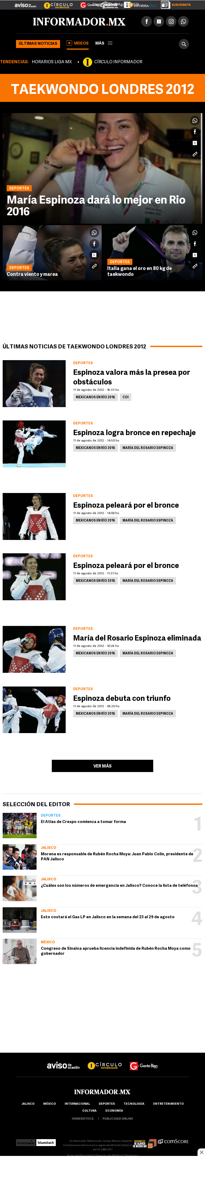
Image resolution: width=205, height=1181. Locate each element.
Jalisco (48, 848)
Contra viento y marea (32, 274)
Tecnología (134, 1104)
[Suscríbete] (174, 4)
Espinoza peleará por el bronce (126, 506)
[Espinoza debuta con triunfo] (34, 709)
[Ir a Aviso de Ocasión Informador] (25, 3)
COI (126, 397)
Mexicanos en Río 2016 (95, 397)
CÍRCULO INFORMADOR (118, 62)
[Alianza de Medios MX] (144, 1141)
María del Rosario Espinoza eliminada (137, 638)
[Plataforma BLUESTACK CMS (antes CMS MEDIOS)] (46, 1141)
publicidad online (117, 1119)
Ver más (102, 766)
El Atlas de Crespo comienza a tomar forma (83, 822)
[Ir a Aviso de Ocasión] (63, 1061)
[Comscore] (173, 1141)
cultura (89, 1111)
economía (114, 1111)
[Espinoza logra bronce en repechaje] (34, 443)
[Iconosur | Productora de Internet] (26, 1141)
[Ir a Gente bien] (144, 1061)
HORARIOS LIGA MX (52, 62)
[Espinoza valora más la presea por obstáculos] (34, 383)
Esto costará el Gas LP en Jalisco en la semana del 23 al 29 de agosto (108, 917)
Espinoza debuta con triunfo (122, 699)
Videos (81, 44)
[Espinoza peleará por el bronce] (34, 516)
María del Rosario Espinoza (148, 448)
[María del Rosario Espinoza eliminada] (34, 649)
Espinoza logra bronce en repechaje (134, 433)
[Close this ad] (201, 1152)
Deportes (51, 815)
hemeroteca (83, 1119)
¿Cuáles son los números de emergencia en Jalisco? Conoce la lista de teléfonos (119, 886)
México (48, 942)
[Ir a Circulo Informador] (55, 3)
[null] (20, 825)
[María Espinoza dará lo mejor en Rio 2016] (102, 168)
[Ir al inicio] (79, 22)
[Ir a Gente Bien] (87, 3)
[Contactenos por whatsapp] (183, 21)
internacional (77, 1104)
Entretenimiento (168, 1104)
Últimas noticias (38, 44)
